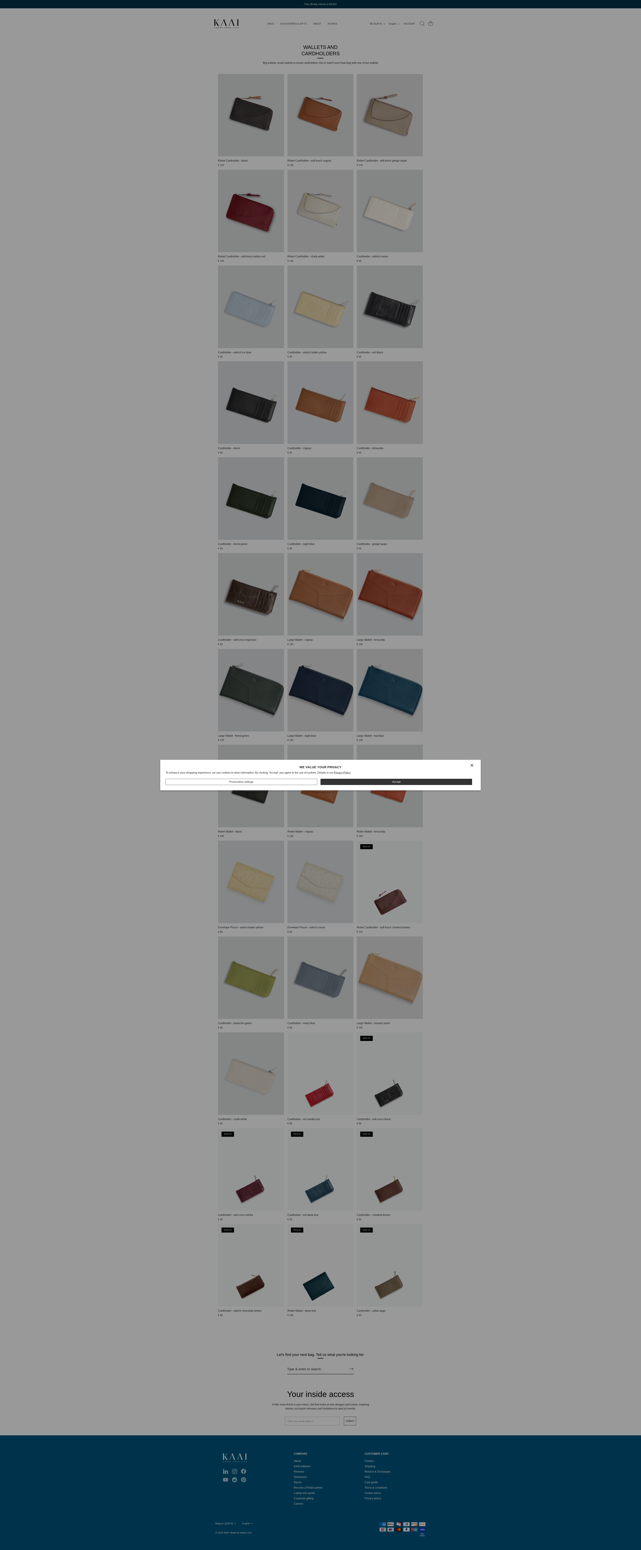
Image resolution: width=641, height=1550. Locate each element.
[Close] (471, 765)
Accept (396, 781)
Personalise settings (241, 781)
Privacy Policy (342, 772)
